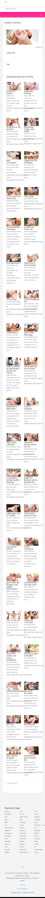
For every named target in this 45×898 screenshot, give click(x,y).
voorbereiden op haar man (30, 583)
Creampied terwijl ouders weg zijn (13, 479)
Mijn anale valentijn (11, 443)
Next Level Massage (29, 333)
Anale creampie (28, 547)
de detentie (29, 724)
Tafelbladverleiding (15, 691)
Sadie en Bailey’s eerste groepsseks (31, 479)
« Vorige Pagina (11, 783)
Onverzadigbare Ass (31, 300)
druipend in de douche (13, 128)
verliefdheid (12, 332)
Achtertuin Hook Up (29, 228)
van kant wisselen (28, 692)
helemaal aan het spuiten (30, 367)
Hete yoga (29, 196)
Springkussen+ (13, 263)
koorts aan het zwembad (13, 197)
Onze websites (22, 889)
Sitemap (22, 885)
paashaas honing (28, 92)
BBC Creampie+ (11, 161)
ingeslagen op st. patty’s (13, 514)
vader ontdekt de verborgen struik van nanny (13, 369)
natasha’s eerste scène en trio (30, 444)
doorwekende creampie (13, 228)
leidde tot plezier (10, 92)
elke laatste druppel (11, 756)
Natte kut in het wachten (30, 264)
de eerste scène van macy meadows (11, 656)
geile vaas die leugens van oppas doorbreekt (12, 585)
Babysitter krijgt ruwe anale (29, 129)
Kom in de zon (13, 620)
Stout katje (11, 299)
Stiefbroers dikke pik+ (11, 407)
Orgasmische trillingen (30, 161)
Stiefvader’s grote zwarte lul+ (30, 757)
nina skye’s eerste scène (30, 514)
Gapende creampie (28, 621)
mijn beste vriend (11, 547)
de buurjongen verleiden (31, 654)
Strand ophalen (28, 407)
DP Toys (10, 724)
